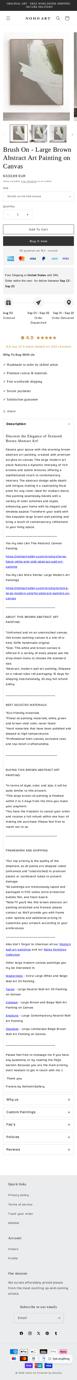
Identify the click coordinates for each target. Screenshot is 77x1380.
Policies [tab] (12, 1137)
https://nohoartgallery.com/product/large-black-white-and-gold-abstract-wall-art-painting (36, 561)
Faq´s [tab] (10, 1124)
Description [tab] (16, 424)
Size (5, 188)
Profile (13, 1258)
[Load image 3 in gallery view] (58, 133)
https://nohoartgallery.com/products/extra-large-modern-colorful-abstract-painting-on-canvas (38, 593)
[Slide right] (72, 134)
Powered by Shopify (49, 1373)
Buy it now (38, 241)
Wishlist (13, 1223)
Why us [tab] (12, 1099)
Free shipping (28, 181)
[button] (8, 18)
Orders (13, 1249)
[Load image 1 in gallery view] (19, 133)
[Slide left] (4, 134)
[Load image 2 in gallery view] (38, 133)
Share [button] (11, 411)
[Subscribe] (58, 1318)
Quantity (9, 206)
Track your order (20, 1214)
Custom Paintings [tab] (21, 1112)
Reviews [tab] (13, 1149)
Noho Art (31, 1373)
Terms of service (20, 1204)
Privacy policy (18, 1195)
